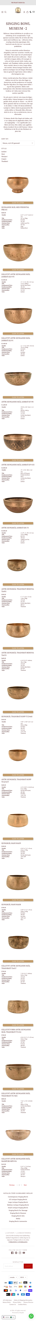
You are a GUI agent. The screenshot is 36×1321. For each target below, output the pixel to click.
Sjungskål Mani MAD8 (11, 904)
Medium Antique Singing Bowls (18, 1205)
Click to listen (18, 203)
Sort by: (5, 139)
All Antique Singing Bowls (18, 1199)
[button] (8, 1317)
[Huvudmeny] (2, 12)
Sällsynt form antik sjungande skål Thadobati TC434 (16, 1030)
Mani (3, 154)
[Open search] (5, 12)
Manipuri (4, 156)
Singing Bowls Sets (18, 1216)
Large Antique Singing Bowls (18, 1202)
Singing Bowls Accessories (18, 1221)
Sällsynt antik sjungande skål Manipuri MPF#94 (15, 1160)
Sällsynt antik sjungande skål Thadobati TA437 (15, 967)
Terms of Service (28, 1302)
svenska (12, 1277)
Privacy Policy (17, 1302)
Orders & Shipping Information (23, 1300)
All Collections (7, 1300)
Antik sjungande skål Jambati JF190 (17, 402)
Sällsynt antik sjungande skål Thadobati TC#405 (15, 1094)
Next (25, 1185)
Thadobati (4, 161)
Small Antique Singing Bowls (18, 1208)
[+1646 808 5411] (29, 12)
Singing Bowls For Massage (18, 1210)
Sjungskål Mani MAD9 (11, 843)
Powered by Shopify (18, 1312)
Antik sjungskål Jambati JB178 (15, 528)
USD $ (22, 1277)
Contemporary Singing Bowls (18, 1197)
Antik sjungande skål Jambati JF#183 (17, 464)
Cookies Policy (22, 1304)
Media (18, 1218)
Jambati (4, 152)
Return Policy (7, 1302)
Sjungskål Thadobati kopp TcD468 (16, 716)
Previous (11, 1185)
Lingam (3, 159)
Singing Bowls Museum (18, 1213)
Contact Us (12, 1304)
